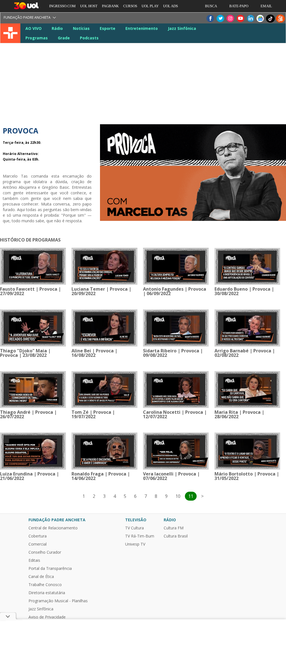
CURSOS (130, 6)
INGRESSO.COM (62, 6)
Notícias (81, 28)
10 (177, 496)
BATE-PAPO (238, 6)
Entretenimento (141, 28)
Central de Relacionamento (53, 528)
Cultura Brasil (176, 536)
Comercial (37, 544)
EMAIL (266, 6)
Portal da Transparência (50, 568)
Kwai (280, 19)
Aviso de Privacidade (47, 617)
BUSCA (211, 6)
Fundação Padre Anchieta (27, 17)
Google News (260, 19)
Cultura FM (173, 528)
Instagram (230, 19)
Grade (64, 37)
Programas (36, 37)
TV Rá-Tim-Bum (139, 536)
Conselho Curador (44, 552)
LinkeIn (250, 19)
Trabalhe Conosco (45, 585)
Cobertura (37, 536)
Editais (34, 560)
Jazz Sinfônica (182, 28)
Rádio (57, 28)
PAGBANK (110, 6)
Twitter (220, 19)
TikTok (270, 19)
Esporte (107, 28)
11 (190, 496)
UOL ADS (170, 6)
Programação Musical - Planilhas (58, 601)
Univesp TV (135, 544)
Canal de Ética (41, 577)
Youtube (240, 19)
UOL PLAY (150, 6)
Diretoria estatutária (46, 593)
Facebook (210, 19)
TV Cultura (10, 33)
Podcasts (89, 37)
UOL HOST (88, 6)
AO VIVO (33, 28)
